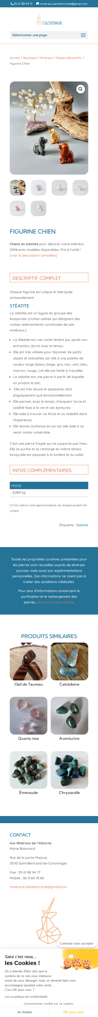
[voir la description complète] (33, 255)
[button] (80, 89)
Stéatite (82, 525)
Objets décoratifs (68, 58)
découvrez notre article (55, 602)
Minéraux (46, 58)
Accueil (15, 58)
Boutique (29, 58)
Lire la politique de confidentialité (26, 996)
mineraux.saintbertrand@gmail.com (38, 887)
